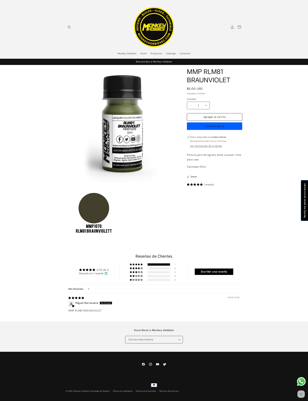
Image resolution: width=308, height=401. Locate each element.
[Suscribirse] (179, 339)
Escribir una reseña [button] (214, 271)
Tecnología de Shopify (100, 391)
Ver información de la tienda (206, 146)
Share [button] (194, 176)
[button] (69, 27)
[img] (76, 298)
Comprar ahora (214, 126)
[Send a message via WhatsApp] (301, 381)
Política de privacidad (146, 391)
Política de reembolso (123, 391)
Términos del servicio (169, 391)
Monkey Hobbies (82, 391)
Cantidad (191, 99)
